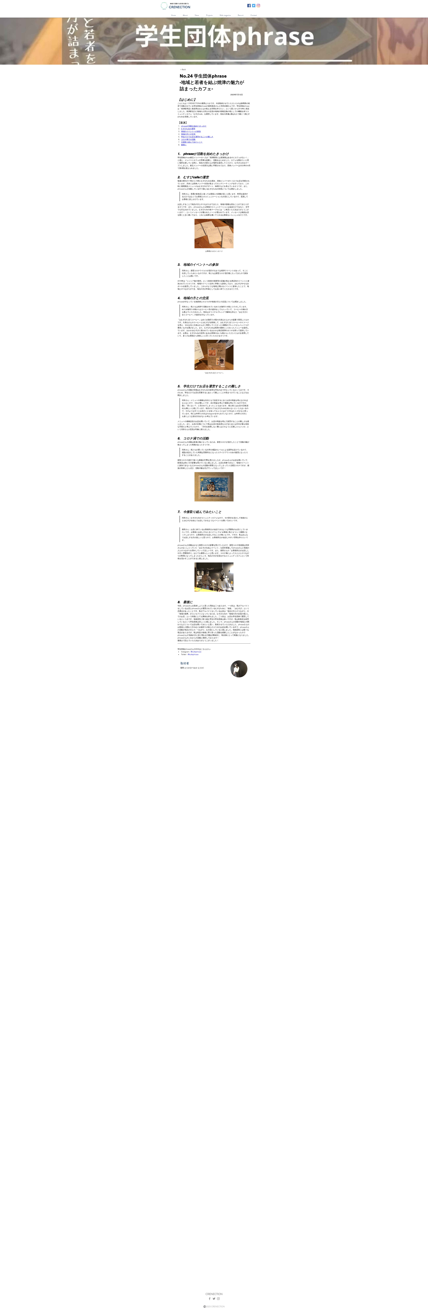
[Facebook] (209, 1298)
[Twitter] (214, 1298)
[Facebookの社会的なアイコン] (249, 5)
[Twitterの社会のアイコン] (253, 5)
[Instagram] (258, 5)
